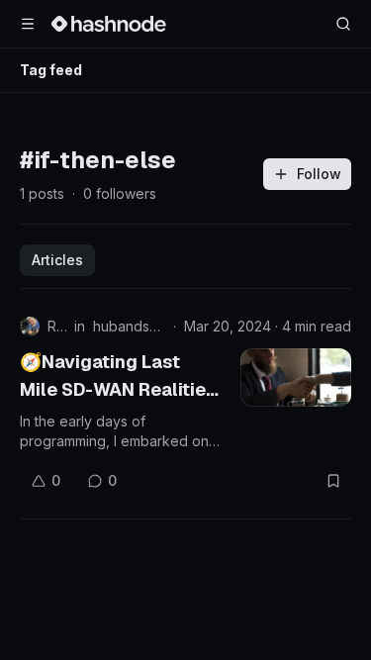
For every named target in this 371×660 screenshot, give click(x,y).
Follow (319, 173)
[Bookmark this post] (333, 481)
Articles (57, 259)
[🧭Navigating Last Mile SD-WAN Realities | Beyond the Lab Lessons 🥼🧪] (295, 377)
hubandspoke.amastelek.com (129, 326)
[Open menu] (28, 24)
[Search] (343, 24)
